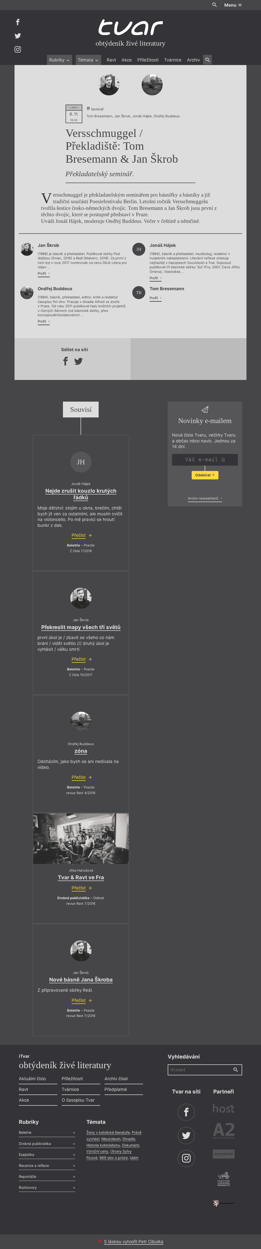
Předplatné (116, 1089)
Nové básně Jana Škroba (81, 979)
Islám (134, 1157)
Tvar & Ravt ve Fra (81, 877)
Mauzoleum (111, 1139)
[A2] (223, 1132)
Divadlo (129, 1139)
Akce (127, 59)
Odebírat (203, 475)
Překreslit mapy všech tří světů (81, 627)
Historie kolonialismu (103, 1145)
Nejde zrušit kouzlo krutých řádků (80, 494)
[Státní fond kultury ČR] (223, 1203)
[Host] (223, 1109)
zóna (80, 751)
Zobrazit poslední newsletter (203, 487)
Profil (42, 273)
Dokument (130, 1145)
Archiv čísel (116, 1078)
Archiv (193, 59)
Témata (86, 59)
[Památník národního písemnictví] (223, 1179)
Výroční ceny (97, 1151)
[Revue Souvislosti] (223, 1155)
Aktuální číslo (32, 1078)
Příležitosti (148, 59)
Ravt (111, 59)
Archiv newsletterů (203, 498)
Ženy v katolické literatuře (108, 1132)
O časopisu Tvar (78, 1100)
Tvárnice (172, 59)
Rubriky (57, 59)
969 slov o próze (113, 1157)
